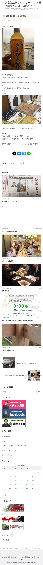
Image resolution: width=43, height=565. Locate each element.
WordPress (33, 562)
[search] (38, 392)
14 (27, 480)
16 (38, 480)
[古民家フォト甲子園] (2, 515)
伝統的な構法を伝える (9, 350)
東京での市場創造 (7, 261)
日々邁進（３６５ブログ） (14, 548)
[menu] (40, 2)
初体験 (4, 441)
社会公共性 (20, 163)
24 (4, 488)
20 (21, 484)
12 (16, 480)
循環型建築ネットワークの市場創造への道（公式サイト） (21, 4)
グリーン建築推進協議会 (9, 231)
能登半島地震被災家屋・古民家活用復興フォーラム (18, 320)
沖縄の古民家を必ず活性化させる (16, 375)
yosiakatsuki (21, 562)
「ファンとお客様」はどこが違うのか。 (15, 446)
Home (3, 548)
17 (4, 484)
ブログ (16, 21)
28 (27, 488)
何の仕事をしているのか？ (10, 201)
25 (10, 488)
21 (27, 484)
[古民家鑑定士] (13, 530)
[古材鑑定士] (13, 523)
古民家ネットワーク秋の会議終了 (27, 363)
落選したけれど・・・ (9, 450)
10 (4, 480)
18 (10, 484)
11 (10, 480)
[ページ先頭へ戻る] (12, 534)
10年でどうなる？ (8, 455)
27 (21, 488)
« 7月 (4, 495)
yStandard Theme (11, 562)
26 (16, 488)
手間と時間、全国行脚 (36, 548)
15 (33, 480)
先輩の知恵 (5, 291)
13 (21, 480)
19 (16, 484)
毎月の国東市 (6, 436)
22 (33, 484)
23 (38, 484)
